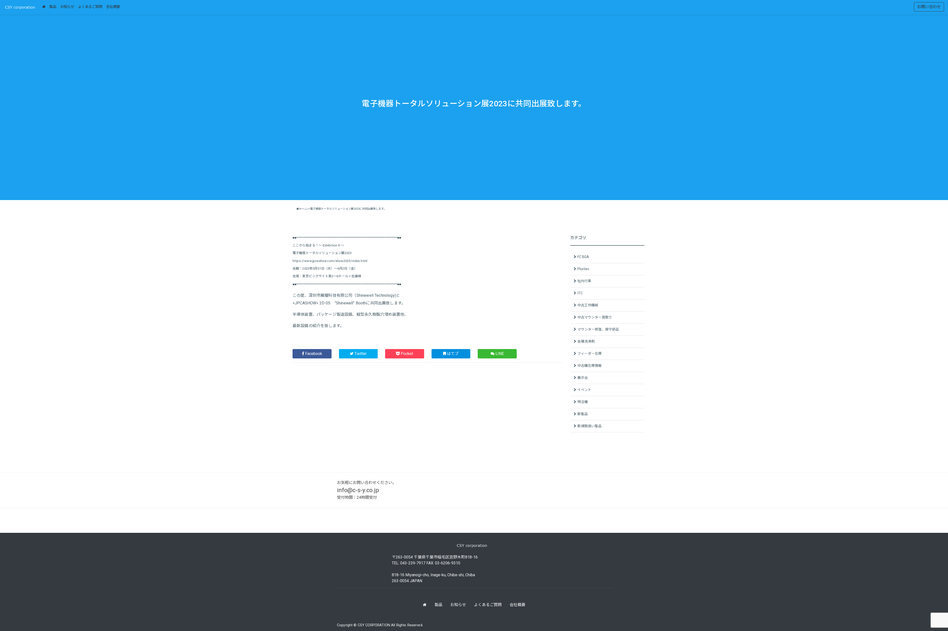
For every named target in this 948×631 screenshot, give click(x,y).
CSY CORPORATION (374, 625)
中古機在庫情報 (589, 366)
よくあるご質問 (90, 7)
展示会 (582, 378)
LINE (499, 353)
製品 (52, 7)
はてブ (452, 353)
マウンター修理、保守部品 (598, 329)
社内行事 (584, 281)
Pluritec (583, 269)
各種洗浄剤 (586, 341)
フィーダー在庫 (589, 353)
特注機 (582, 402)
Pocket (406, 353)
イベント (584, 390)
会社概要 (113, 7)
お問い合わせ (929, 6)
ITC (580, 293)
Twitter (360, 353)
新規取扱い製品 (589, 426)
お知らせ (67, 7)
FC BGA (583, 257)
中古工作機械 (587, 305)
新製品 (582, 414)
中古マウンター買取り (594, 317)
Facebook (313, 353)
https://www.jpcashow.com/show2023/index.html (330, 261)
